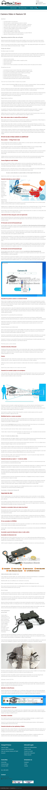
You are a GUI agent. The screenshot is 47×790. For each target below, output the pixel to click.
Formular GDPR (4, 766)
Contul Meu (3, 762)
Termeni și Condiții (28, 751)
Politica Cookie (27, 749)
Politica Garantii (27, 754)
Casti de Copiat (13, 7)
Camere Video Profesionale (7, 749)
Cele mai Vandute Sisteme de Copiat (9, 751)
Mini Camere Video (22, 7)
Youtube (26, 766)
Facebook (26, 762)
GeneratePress (18, 788)
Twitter (25, 764)
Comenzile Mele (4, 764)
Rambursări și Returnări (29, 753)
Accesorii (3, 753)
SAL (2, 770)
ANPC (7, 770)
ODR (4, 770)
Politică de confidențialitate (30, 747)
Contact (31, 7)
